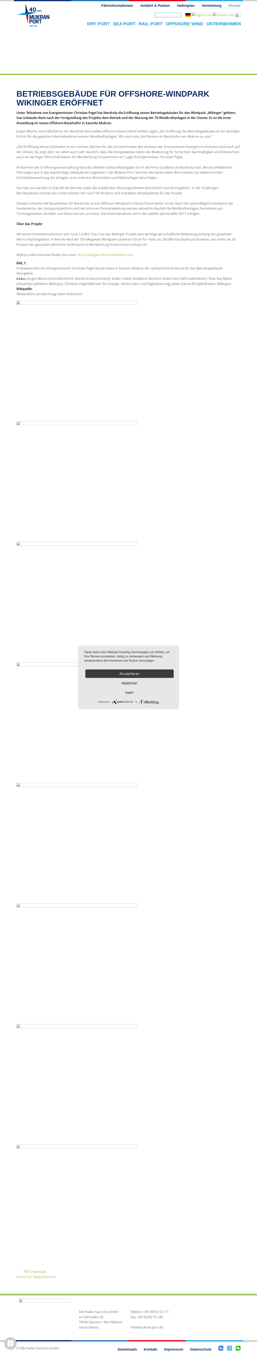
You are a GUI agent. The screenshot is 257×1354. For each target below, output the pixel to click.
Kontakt (150, 1349)
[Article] (202, 14)
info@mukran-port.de (147, 1327)
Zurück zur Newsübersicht (36, 1277)
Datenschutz (201, 1349)
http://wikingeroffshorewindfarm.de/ (105, 255)
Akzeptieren (129, 674)
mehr (129, 692)
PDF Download (34, 1271)
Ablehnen (129, 683)
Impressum (173, 1349)
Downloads (127, 1349)
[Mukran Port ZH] (224, 14)
